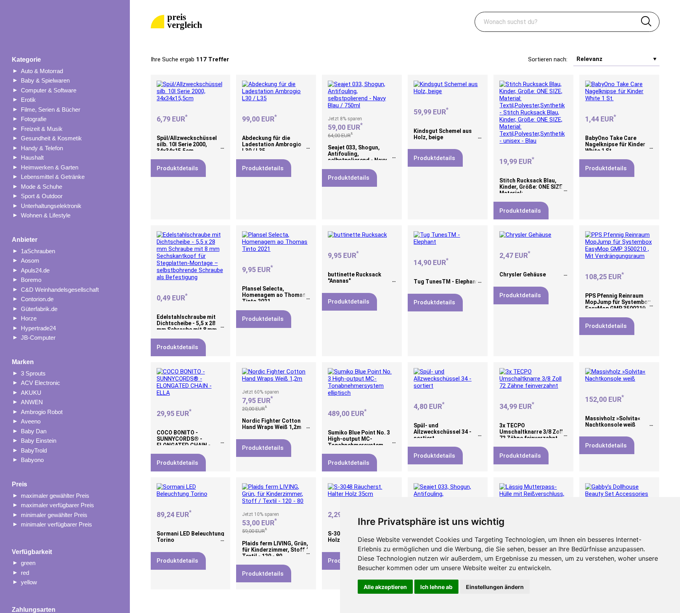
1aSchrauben (38, 251)
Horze (29, 318)
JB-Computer (38, 337)
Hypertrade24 (38, 328)
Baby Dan (33, 431)
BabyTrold (34, 450)
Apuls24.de (35, 270)
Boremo (31, 279)
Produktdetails (177, 168)
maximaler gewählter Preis (55, 495)
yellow (29, 582)
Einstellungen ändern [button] (495, 587)
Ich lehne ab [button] (436, 587)
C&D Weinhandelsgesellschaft (60, 289)
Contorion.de (37, 299)
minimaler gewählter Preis (54, 515)
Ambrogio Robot (42, 412)
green (28, 563)
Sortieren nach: (547, 59)
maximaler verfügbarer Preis (57, 505)
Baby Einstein (38, 440)
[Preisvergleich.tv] (178, 22)
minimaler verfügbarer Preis (56, 524)
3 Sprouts (33, 373)
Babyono (32, 460)
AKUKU (31, 392)
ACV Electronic (40, 382)
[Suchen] (646, 22)
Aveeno (31, 421)
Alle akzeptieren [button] (385, 587)
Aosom (30, 260)
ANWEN (32, 402)
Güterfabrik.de (39, 309)
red (25, 572)
